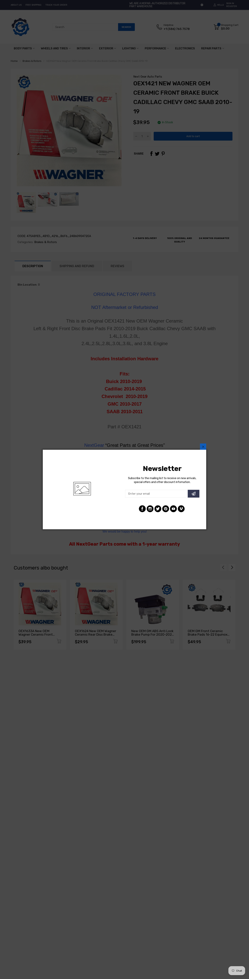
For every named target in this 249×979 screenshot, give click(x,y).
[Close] (203, 447)
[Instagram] (150, 508)
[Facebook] (142, 508)
